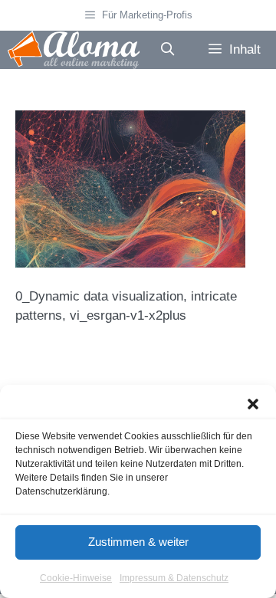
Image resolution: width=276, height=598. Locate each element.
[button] (253, 404)
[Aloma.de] (74, 50)
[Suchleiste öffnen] (167, 50)
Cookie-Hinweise (76, 578)
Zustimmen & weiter (138, 541)
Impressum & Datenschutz (174, 578)
